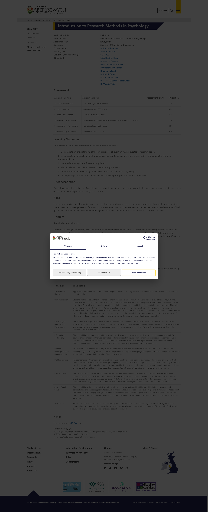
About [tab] (140, 246)
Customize (102, 273)
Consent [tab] (68, 246)
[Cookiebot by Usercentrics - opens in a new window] (145, 238)
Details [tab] (104, 246)
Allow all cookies (139, 273)
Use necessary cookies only (69, 273)
